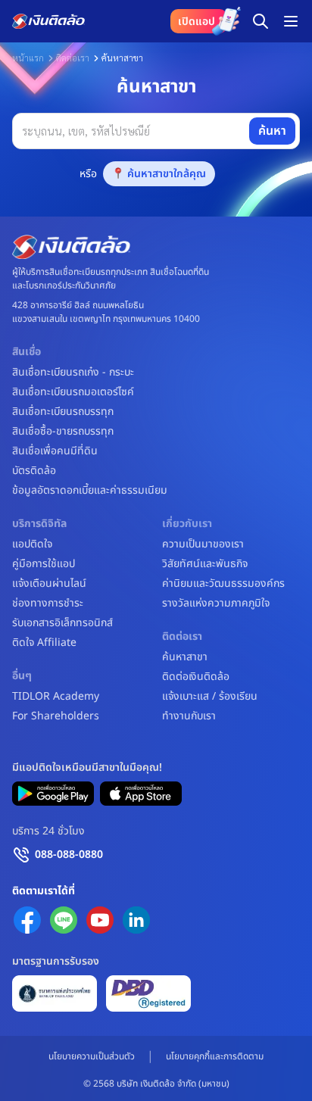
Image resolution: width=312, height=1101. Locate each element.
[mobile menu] (291, 21)
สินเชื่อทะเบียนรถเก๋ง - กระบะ (73, 372)
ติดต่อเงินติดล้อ (195, 677)
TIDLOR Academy (55, 696)
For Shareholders (55, 716)
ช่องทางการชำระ (47, 603)
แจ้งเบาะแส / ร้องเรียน (209, 696)
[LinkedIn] (136, 920)
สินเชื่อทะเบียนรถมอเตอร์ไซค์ (73, 392)
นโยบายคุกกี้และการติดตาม (215, 1056)
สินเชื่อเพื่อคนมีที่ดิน (55, 451)
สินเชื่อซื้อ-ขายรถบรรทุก (63, 431)
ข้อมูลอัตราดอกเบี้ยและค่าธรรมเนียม (89, 490)
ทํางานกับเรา (189, 716)
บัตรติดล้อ (34, 471)
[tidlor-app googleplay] (53, 793)
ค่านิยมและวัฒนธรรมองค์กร (223, 584)
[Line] (63, 920)
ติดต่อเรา (72, 57)
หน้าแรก (28, 57)
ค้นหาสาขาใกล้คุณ (166, 174)
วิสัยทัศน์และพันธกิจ (205, 564)
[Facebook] (27, 920)
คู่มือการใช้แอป (43, 564)
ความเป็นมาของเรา (203, 544)
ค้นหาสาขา (184, 657)
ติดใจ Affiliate (44, 643)
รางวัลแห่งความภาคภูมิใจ (216, 603)
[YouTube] (100, 920)
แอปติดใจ (32, 544)
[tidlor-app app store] (141, 793)
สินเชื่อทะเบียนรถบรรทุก (63, 412)
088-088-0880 (69, 854)
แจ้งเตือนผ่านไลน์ (49, 584)
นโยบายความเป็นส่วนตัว (91, 1056)
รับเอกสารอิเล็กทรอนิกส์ (62, 623)
